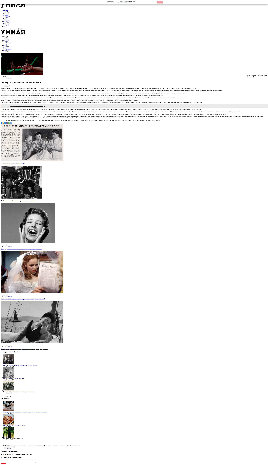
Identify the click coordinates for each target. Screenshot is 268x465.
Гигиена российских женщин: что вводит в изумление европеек (18, 391)
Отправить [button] (3, 463)
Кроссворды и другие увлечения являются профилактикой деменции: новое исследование (25, 412)
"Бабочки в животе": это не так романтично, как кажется (18, 201)
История (5, 21)
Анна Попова (253, 76)
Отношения (6, 13)
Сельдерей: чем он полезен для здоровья (13, 438)
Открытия (5, 10)
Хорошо (159, 2)
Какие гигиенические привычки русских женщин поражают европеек (20, 365)
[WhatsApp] (9, 123)
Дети (7, 25)
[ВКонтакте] (1, 123)
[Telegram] (11, 123)
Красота (5, 18)
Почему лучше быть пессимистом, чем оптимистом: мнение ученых (21, 249)
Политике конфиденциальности (124, 2)
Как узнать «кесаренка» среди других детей (13, 378)
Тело (7, 17)
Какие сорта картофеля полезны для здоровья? (14, 425)
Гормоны (8, 16)
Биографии (8, 22)
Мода (7, 20)
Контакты (8, 448)
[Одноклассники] (3, 123)
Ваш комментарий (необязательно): (11, 457)
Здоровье (5, 15)
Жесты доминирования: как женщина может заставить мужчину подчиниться (24, 349)
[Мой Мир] (5, 123)
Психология (6, 23)
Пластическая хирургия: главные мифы (13, 163)
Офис (7, 12)
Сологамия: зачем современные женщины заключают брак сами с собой (23, 299)
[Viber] (7, 123)
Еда (7, 11)
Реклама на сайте (10, 447)
